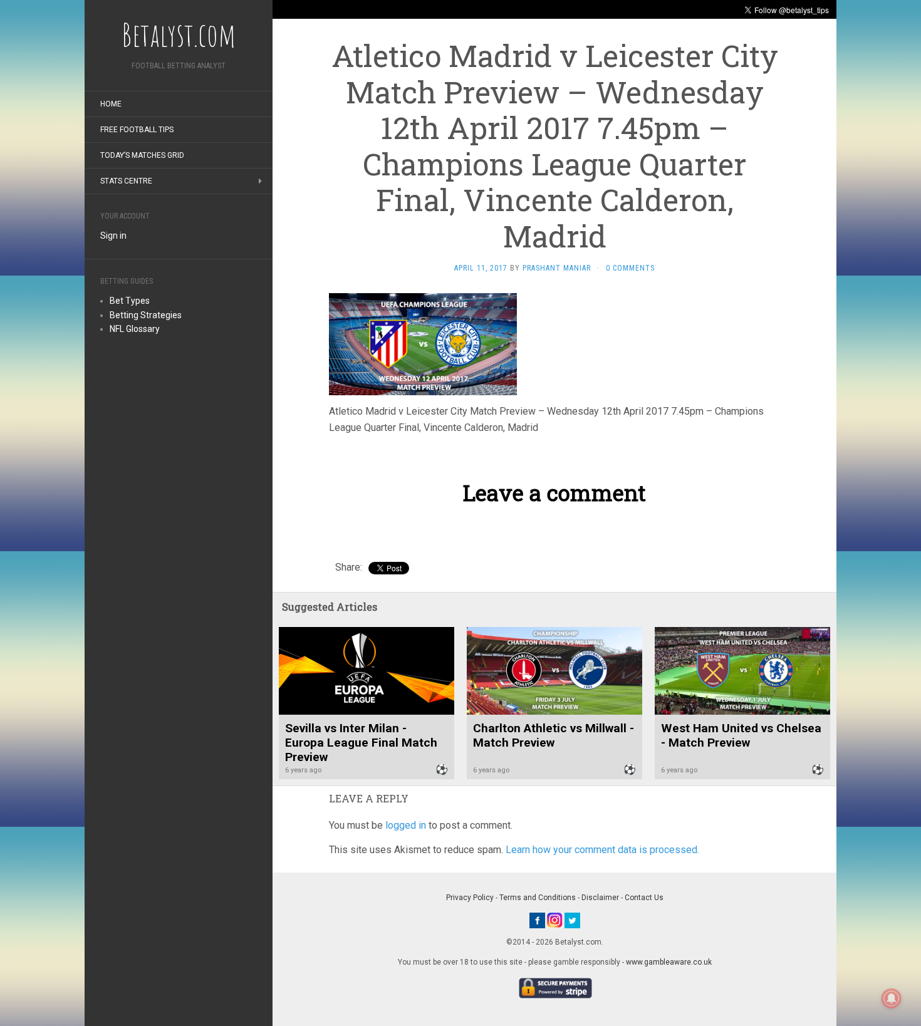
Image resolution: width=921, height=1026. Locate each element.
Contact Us (644, 897)
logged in (405, 825)
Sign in (113, 236)
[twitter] (572, 919)
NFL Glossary (135, 329)
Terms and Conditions (537, 897)
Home (111, 104)
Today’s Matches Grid (142, 155)
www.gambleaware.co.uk (669, 962)
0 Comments (630, 268)
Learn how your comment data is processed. (602, 850)
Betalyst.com (179, 34)
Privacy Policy (470, 897)
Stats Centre (126, 181)
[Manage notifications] (892, 998)
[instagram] (555, 919)
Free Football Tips (137, 129)
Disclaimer (600, 897)
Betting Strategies (146, 315)
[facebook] (537, 919)
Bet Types (130, 301)
